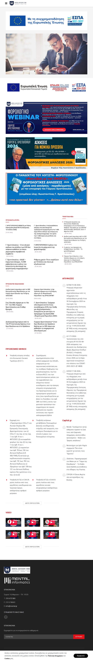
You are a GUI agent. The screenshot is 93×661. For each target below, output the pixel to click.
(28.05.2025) (37, 298)
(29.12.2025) (68, 253)
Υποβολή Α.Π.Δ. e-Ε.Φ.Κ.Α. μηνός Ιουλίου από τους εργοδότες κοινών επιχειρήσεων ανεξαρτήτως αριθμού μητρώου (46, 485)
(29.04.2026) (38, 266)
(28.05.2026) (38, 251)
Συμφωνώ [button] (81, 656)
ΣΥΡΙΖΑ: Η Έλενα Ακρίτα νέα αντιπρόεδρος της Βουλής (76, 477)
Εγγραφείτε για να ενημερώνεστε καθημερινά (21, 630)
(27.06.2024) (9, 328)
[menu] (6, 3)
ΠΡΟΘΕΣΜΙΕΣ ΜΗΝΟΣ (16, 349)
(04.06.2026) (9, 256)
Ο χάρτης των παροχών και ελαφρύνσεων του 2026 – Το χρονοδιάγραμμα (73, 249)
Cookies (7, 659)
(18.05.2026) (9, 271)
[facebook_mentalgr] (6, 617)
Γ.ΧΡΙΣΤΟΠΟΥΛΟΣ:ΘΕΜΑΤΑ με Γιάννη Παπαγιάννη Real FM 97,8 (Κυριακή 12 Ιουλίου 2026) (18, 227)
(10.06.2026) (37, 240)
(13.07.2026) (9, 232)
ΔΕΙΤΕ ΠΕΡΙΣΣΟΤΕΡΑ (32, 503)
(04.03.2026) (9, 298)
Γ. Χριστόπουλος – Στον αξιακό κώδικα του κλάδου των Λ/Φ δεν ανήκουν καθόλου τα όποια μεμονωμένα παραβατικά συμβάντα (18, 249)
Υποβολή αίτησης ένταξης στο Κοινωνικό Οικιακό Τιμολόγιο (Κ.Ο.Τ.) (20, 358)
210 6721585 (10, 598)
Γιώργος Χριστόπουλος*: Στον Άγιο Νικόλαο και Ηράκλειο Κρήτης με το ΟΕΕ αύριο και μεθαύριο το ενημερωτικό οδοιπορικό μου (45, 326)
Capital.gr (67, 420)
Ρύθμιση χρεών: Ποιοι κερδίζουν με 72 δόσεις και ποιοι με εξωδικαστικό (46, 262)
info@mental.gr (11, 606)
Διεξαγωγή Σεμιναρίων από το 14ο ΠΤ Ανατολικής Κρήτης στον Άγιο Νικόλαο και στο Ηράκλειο (18, 324)
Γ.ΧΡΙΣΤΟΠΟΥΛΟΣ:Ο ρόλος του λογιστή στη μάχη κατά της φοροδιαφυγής (45, 247)
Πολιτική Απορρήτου (55, 656)
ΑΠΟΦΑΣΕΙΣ (68, 278)
